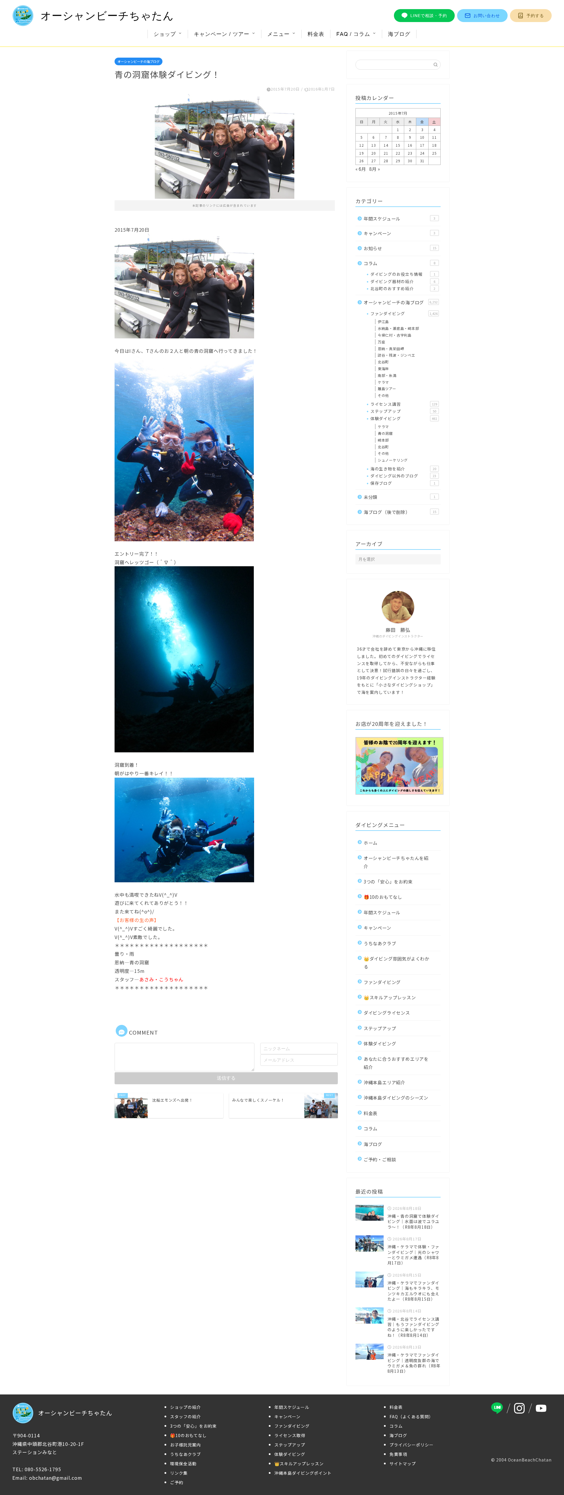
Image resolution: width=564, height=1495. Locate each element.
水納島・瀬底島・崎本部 (398, 328)
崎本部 (383, 439)
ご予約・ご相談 (380, 1159)
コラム (399, 263)
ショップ (165, 34)
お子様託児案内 (185, 1445)
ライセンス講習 (403, 404)
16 (410, 145)
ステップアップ (403, 411)
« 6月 (360, 169)
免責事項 (398, 1454)
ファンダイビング (404, 313)
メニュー (278, 34)
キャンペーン (399, 233)
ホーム (370, 842)
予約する (535, 15)
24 (422, 153)
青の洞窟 (385, 433)
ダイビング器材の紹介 (402, 281)
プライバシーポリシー (412, 1445)
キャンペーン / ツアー (221, 34)
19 (361, 153)
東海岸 (383, 368)
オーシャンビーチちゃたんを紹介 (396, 862)
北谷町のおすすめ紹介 (402, 288)
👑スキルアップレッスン (390, 997)
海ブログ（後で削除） (400, 512)
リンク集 (179, 1473)
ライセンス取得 (289, 1435)
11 (434, 137)
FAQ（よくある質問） (411, 1416)
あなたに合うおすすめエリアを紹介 (396, 1062)
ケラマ (383, 382)
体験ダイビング (403, 418)
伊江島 (383, 321)
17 (422, 145)
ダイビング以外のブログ (403, 476)
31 (422, 160)
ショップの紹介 (185, 1407)
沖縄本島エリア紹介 (384, 1082)
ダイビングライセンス (387, 1012)
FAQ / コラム (353, 34)
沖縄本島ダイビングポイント (303, 1473)
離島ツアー (387, 388)
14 (386, 145)
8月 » (374, 169)
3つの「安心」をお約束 (388, 881)
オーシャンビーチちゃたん (107, 16)
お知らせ (400, 248)
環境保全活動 (183, 1463)
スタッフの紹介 (185, 1416)
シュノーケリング (393, 459)
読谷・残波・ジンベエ (396, 355)
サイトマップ (403, 1463)
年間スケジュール (399, 218)
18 (434, 145)
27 (373, 160)
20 (373, 153)
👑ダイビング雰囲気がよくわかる (396, 962)
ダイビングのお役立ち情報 (402, 274)
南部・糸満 (387, 375)
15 (398, 145)
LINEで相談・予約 (428, 15)
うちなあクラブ (380, 943)
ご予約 (176, 1482)
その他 (383, 395)
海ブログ (399, 34)
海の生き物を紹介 (403, 469)
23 (410, 153)
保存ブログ (402, 483)
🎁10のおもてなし (383, 896)
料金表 (316, 34)
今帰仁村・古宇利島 (395, 335)
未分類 (399, 497)
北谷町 (383, 361)
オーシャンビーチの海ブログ (139, 61)
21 (386, 153)
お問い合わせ (487, 15)
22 (398, 153)
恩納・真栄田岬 (391, 348)
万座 (381, 341)
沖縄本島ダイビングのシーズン (396, 1097)
